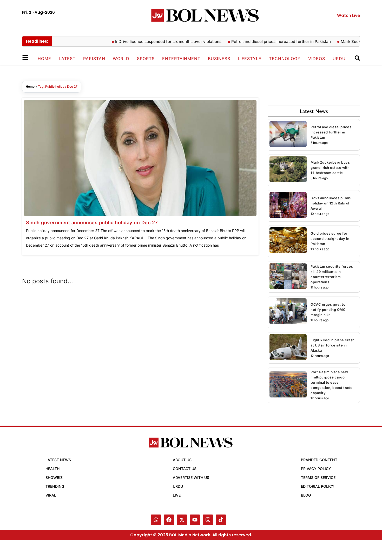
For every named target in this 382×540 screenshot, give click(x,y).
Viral (50, 495)
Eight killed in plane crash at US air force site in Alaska (333, 345)
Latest (67, 58)
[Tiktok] (221, 520)
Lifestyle (249, 58)
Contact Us (184, 468)
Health (52, 468)
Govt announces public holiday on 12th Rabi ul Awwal (331, 203)
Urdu (339, 58)
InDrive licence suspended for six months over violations (160, 41)
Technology (285, 58)
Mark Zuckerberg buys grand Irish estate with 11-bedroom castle (330, 167)
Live (177, 495)
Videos (316, 58)
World (121, 58)
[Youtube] (195, 520)
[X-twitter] (182, 520)
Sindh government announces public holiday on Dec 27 (92, 222)
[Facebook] (169, 520)
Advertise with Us (191, 477)
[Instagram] (208, 520)
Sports (146, 58)
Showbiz (54, 477)
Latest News (58, 460)
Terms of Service (318, 477)
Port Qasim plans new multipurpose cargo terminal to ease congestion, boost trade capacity (332, 382)
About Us (182, 460)
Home (44, 58)
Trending (54, 486)
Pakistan (94, 58)
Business (219, 58)
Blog (306, 495)
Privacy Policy (316, 468)
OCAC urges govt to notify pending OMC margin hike (328, 309)
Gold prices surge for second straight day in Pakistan (330, 238)
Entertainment (181, 58)
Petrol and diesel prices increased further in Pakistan (273, 41)
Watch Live (348, 15)
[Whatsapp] (156, 520)
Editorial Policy (317, 486)
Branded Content (319, 460)
